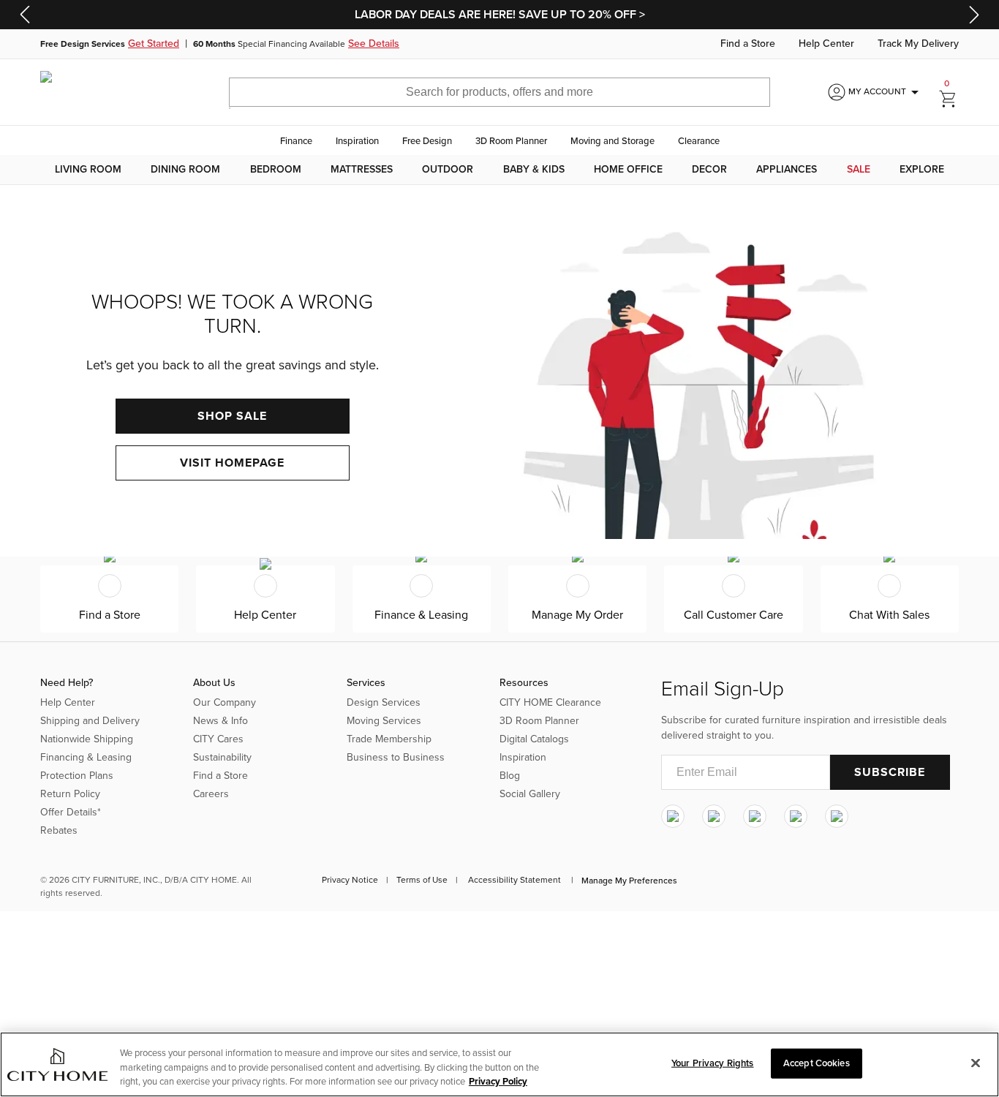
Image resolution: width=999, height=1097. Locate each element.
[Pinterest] (796, 816)
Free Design (427, 141)
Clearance (699, 141)
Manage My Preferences (629, 880)
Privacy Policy (498, 1081)
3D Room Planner (511, 141)
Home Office (628, 170)
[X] (755, 816)
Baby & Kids (534, 170)
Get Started (153, 44)
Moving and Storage (612, 141)
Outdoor (447, 170)
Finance (296, 141)
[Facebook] (714, 816)
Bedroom (275, 170)
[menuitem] (88, 169)
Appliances (786, 170)
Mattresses (362, 170)
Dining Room (185, 170)
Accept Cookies (816, 1062)
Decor (709, 170)
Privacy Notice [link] (350, 880)
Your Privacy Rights (712, 1062)
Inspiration (357, 141)
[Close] (976, 1063)
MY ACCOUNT (886, 92)
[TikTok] (836, 816)
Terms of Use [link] (422, 880)
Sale (858, 170)
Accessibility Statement (514, 880)
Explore (922, 170)
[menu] (499, 169)
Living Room (88, 170)
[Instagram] (673, 816)
